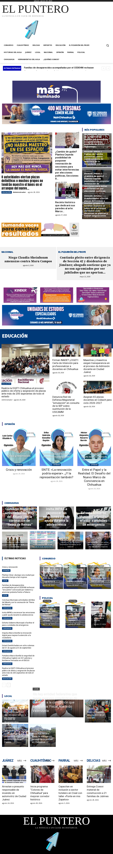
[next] (108, 68)
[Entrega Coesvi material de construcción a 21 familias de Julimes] (99, 774)
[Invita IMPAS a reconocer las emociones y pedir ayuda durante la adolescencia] (56, 517)
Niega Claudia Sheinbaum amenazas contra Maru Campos (28, 259)
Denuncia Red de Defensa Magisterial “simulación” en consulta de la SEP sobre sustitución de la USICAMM (65, 404)
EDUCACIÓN (6, 192)
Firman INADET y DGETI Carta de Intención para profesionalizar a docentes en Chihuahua (65, 365)
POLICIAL (47, 601)
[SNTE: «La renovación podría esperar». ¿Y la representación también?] (56, 447)
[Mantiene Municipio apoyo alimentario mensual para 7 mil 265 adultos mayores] (98, 540)
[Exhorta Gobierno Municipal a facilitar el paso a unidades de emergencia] (93, 517)
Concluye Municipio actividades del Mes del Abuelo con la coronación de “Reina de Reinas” (18, 602)
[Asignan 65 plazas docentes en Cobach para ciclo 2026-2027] (97, 387)
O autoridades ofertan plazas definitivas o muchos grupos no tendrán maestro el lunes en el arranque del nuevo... (22, 183)
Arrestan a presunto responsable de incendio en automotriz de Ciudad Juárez (14, 793)
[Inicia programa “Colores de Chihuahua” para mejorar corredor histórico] (42, 774)
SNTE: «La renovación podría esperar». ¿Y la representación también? (56, 473)
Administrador (19, 192)
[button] (107, 45)
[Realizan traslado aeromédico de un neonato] (98, 711)
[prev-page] (4, 685)
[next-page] (8, 685)
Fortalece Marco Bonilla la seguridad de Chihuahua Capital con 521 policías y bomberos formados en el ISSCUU (18, 658)
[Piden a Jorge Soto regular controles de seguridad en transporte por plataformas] (99, 575)
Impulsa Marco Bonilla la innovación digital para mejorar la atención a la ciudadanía (16, 635)
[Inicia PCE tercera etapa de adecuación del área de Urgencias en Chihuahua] (43, 735)
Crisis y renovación (19, 469)
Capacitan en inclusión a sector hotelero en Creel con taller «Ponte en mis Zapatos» (70, 793)
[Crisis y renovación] (19, 447)
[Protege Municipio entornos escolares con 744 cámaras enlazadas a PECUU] (101, 614)
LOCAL (5, 581)
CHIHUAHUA (60, 198)
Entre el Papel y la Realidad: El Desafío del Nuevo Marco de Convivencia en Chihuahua (94, 477)
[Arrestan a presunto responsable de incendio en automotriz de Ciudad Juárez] (14, 774)
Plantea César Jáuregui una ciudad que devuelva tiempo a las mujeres (18, 576)
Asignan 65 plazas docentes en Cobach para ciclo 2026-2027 (97, 399)
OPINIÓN (19, 465)
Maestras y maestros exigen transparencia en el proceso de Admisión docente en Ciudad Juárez (96, 366)
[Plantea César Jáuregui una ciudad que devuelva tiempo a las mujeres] (15, 711)
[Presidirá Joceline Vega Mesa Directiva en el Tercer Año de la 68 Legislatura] (51, 575)
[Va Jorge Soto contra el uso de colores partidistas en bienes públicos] (75, 575)
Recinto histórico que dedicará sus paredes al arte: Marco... (65, 207)
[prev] (103, 68)
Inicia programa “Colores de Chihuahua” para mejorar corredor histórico (39, 793)
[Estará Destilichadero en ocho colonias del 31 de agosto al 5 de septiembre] (42, 540)
